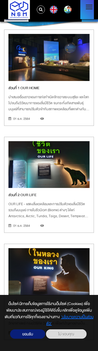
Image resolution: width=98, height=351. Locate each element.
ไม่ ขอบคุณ (66, 334)
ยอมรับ (27, 334)
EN (52, 9)
